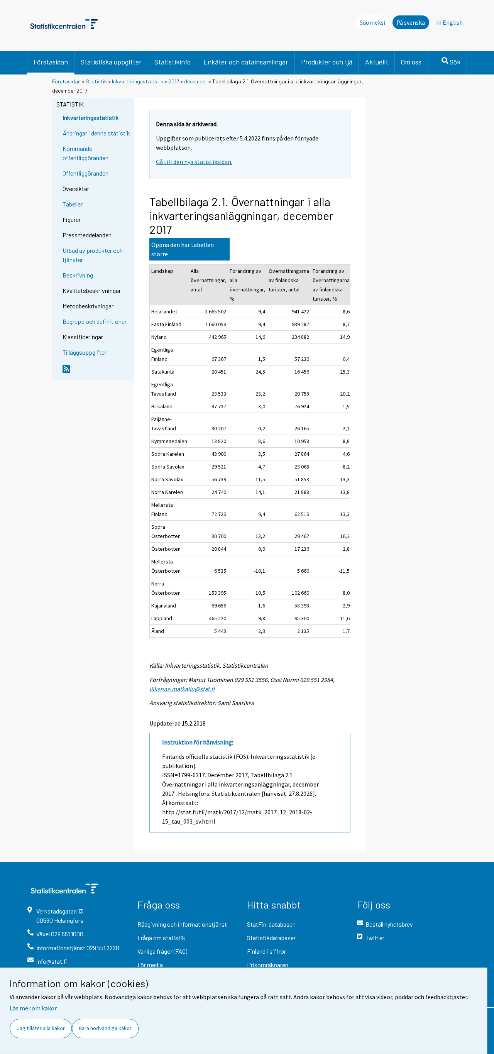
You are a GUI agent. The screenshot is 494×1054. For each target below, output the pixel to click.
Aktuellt (376, 62)
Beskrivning (78, 275)
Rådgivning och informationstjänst (182, 924)
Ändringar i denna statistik (96, 133)
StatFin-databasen (271, 924)
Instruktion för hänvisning (197, 742)
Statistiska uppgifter (111, 62)
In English (449, 22)
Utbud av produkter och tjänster (93, 255)
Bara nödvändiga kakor (105, 1028)
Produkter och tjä (326, 62)
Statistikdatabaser (271, 937)
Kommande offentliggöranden (85, 153)
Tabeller (73, 204)
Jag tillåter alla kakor (41, 1028)
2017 (173, 81)
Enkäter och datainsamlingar (245, 62)
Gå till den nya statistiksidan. (194, 162)
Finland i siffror (266, 951)
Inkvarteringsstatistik (137, 81)
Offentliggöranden (85, 173)
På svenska (410, 22)
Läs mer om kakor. (34, 1008)
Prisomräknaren (267, 964)
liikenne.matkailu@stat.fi (182, 689)
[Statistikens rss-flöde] (96, 372)
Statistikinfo (172, 62)
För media (150, 964)
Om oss (411, 62)
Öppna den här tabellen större (182, 249)
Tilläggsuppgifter (85, 352)
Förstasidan (51, 62)
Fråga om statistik (161, 937)
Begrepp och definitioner (95, 321)
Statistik (96, 81)
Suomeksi (372, 22)
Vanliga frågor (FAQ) (162, 951)
